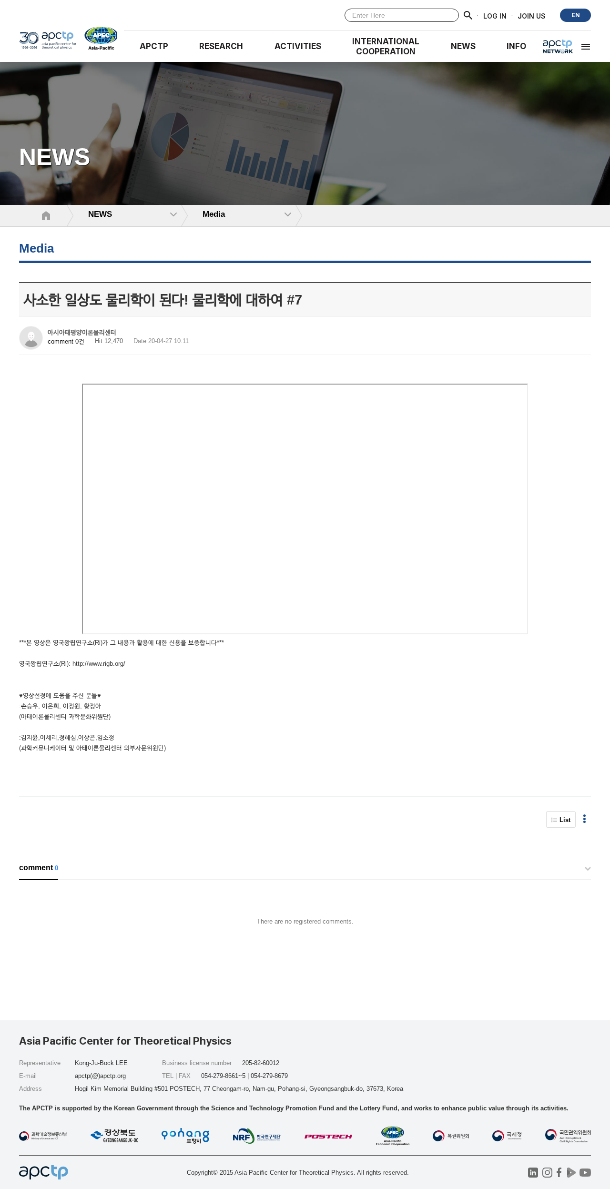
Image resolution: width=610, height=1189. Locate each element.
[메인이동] (47, 43)
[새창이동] (97, 38)
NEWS (463, 46)
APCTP (154, 46)
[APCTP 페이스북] (559, 1173)
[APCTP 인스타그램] (547, 1173)
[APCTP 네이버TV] (571, 1173)
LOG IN (495, 15)
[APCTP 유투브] (585, 1173)
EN (575, 15)
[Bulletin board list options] (584, 819)
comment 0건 (66, 341)
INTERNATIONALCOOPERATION (385, 46)
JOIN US (532, 15)
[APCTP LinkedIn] (533, 1173)
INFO (516, 46)
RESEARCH (221, 46)
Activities (297, 46)
